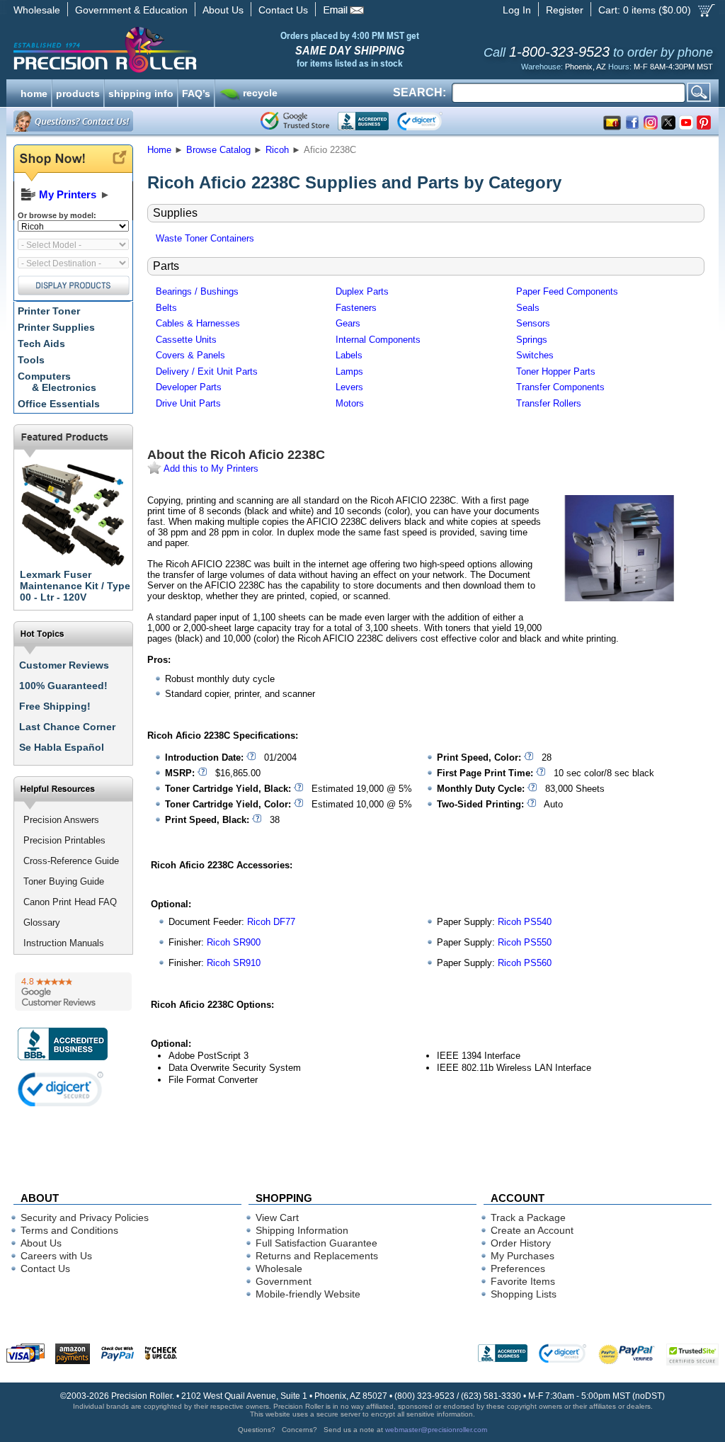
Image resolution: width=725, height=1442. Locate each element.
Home (159, 149)
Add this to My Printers (209, 468)
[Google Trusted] (295, 121)
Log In (517, 10)
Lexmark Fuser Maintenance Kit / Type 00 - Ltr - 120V (75, 586)
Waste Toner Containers (205, 238)
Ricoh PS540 (525, 921)
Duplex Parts (362, 291)
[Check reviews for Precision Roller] (73, 991)
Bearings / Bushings (197, 291)
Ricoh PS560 (525, 963)
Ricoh (277, 149)
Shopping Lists (523, 1294)
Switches (535, 355)
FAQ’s (196, 92)
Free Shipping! (55, 706)
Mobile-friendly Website (308, 1294)
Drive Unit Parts (188, 403)
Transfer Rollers (548, 403)
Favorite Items (523, 1281)
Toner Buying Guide (63, 881)
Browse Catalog (218, 149)
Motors (350, 403)
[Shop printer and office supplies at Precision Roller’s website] (178, 49)
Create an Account (532, 1230)
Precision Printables (64, 840)
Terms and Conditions (69, 1230)
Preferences (518, 1268)
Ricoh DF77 (271, 921)
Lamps (349, 371)
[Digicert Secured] (61, 1089)
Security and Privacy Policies (85, 1217)
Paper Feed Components (567, 291)
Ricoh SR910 (234, 963)
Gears (348, 323)
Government (284, 1281)
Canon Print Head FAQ (70, 902)
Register (564, 10)
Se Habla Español (61, 747)
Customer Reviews (64, 665)
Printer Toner (49, 311)
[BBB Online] (363, 121)
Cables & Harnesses (198, 323)
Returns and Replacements (317, 1255)
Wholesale (36, 10)
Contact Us (283, 10)
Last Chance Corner (67, 726)
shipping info (140, 92)
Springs (531, 339)
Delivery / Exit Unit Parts (207, 371)
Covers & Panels (190, 355)
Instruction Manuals (63, 943)
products (78, 92)
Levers (349, 387)
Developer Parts (189, 387)
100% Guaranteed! (63, 685)
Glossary (41, 922)
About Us (223, 10)
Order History (521, 1243)
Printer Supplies (56, 327)
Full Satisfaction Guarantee (316, 1243)
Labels (349, 355)
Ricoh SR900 (234, 942)
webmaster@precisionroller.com (436, 1430)
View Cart (277, 1217)
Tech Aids (41, 343)
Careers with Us (56, 1255)
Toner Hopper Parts (555, 371)
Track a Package (528, 1217)
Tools (31, 359)
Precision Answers (61, 819)
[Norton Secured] (431, 121)
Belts (166, 307)
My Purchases (522, 1255)
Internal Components (378, 339)
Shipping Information (302, 1230)
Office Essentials (59, 403)
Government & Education (131, 10)
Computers (57, 381)
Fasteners (356, 307)
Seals (528, 307)
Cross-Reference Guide (71, 861)
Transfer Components (560, 387)
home (34, 92)
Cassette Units (186, 339)
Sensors (533, 323)
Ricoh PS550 (525, 942)
